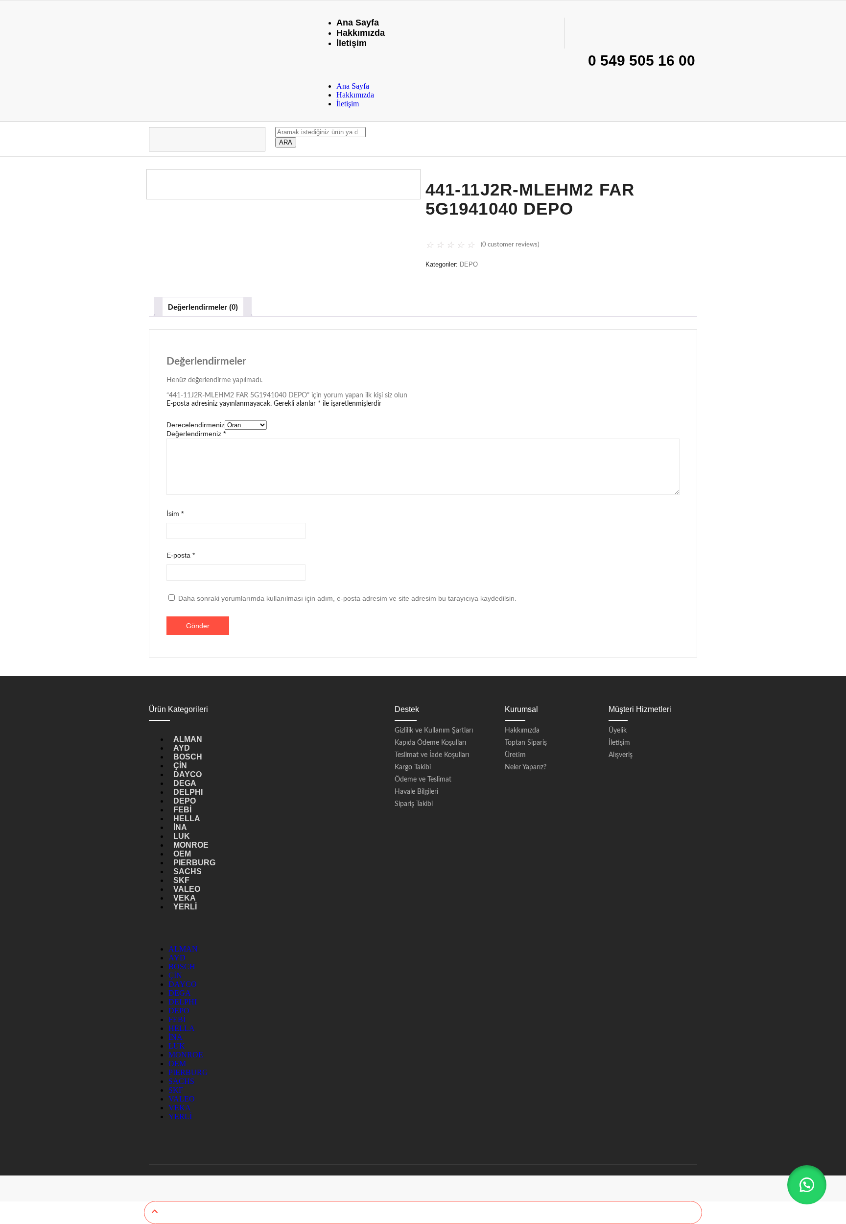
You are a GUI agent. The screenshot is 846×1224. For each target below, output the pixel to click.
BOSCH (187, 757)
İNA (180, 827)
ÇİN (180, 765)
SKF (181, 880)
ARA (285, 142)
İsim (175, 513)
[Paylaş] (813, 11)
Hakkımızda (360, 33)
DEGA (184, 783)
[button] (806, 1184)
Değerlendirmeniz (196, 434)
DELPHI (188, 792)
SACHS (187, 871)
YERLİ (185, 907)
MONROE (191, 845)
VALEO (186, 889)
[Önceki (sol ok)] (17, 612)
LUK (181, 836)
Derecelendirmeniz (195, 425)
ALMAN (187, 739)
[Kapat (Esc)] (835, 11)
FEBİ (182, 810)
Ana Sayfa (357, 22)
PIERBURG (194, 862)
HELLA (186, 818)
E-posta (180, 555)
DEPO (469, 264)
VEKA (184, 898)
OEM (182, 854)
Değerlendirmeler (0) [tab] (203, 307)
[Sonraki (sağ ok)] (829, 612)
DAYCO (187, 774)
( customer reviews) (510, 245)
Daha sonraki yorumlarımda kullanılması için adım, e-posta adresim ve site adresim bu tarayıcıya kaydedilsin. (347, 598)
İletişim (351, 43)
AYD (181, 748)
